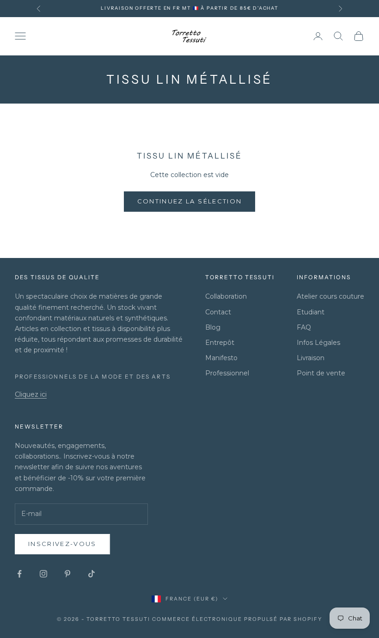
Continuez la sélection (189, 201)
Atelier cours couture (330, 296)
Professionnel (227, 373)
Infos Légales (318, 342)
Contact (218, 312)
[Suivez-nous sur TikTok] (91, 573)
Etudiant (310, 312)
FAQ (304, 327)
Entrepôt (219, 342)
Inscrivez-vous (62, 543)
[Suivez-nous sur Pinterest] (67, 573)
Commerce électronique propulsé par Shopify (237, 619)
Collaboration (226, 296)
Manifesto (221, 358)
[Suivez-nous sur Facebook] (19, 573)
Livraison (310, 358)
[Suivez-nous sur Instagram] (43, 573)
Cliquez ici (31, 394)
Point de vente (321, 373)
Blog (212, 327)
